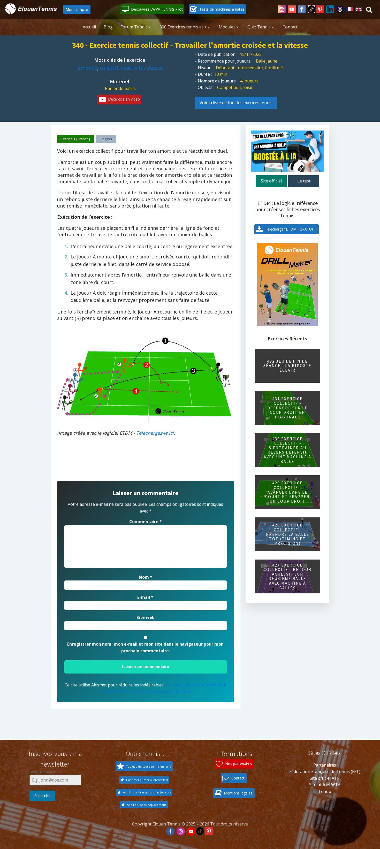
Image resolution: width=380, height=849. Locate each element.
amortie (87, 67)
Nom (145, 577)
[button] (152, 9)
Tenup (324, 791)
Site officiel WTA (324, 784)
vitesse (154, 67)
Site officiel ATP (325, 778)
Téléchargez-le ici (155, 433)
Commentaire (145, 521)
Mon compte (77, 9)
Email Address (42, 772)
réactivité (132, 67)
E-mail (145, 597)
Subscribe (42, 795)
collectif (109, 67)
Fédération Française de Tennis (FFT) (324, 771)
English (106, 138)
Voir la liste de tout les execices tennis (236, 102)
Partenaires (324, 765)
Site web (145, 617)
